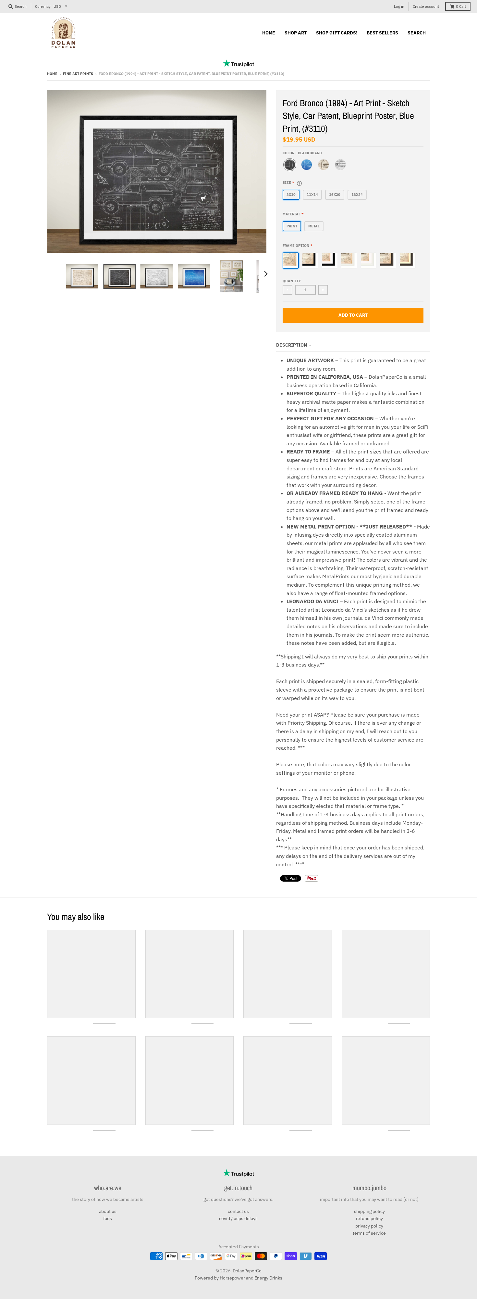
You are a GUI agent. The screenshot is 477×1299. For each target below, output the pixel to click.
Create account (426, 6)
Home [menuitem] (268, 33)
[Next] (266, 274)
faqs (107, 1218)
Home (52, 73)
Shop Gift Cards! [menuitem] (336, 33)
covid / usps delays (238, 1218)
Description (291, 345)
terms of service (369, 1233)
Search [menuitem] (417, 33)
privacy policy (369, 1226)
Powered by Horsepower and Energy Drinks (238, 1278)
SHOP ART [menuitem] (296, 33)
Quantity (292, 281)
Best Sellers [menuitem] (382, 33)
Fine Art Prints (78, 73)
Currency (43, 6)
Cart (461, 6)
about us (107, 1211)
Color (302, 153)
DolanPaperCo (247, 1271)
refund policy (369, 1218)
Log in (399, 6)
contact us (238, 1211)
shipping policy (369, 1211)
